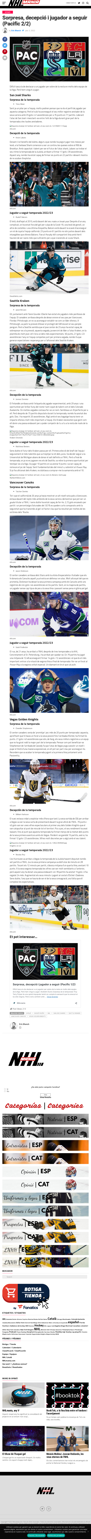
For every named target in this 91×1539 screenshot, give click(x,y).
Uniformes (14, 1334)
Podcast (12, 1331)
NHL (49, 1013)
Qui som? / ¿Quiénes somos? (14, 1363)
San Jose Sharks (59, 1013)
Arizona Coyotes (22, 1319)
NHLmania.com (8, 1360)
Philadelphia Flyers (68, 1330)
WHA (57, 1334)
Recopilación (39, 1332)
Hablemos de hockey (17, 1326)
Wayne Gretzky (50, 1334)
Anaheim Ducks (11, 1319)
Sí (7, 1089)
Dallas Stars (20, 1323)
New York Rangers (27, 1329)
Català (28, 1013)
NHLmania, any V (10, 1410)
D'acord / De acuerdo (36, 1535)
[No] (88, 1531)
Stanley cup (60, 1331)
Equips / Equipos (9, 1354)
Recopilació (31, 1332)
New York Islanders (13, 1330)
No (8, 1091)
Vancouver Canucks (18, 1016)
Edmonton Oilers (46, 1323)
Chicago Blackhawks (64, 1319)
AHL (4, 1319)
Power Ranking (21, 1332)
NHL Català (7, 1357)
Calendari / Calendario (11, 1347)
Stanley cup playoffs (73, 1332)
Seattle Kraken (74, 1013)
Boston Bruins (33, 1319)
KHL (45, 1326)
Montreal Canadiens (73, 1326)
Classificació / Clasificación (14, 1350)
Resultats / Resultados (12, 1367)
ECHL (39, 1323)
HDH (27, 1326)
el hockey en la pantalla (60, 1323)
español (73, 1322)
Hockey (39, 1325)
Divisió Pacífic (39, 1013)
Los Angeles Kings (58, 1326)
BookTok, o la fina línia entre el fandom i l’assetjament (66, 1412)
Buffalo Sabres (42, 1319)
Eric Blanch (16, 30)
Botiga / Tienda (9, 1344)
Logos (49, 1326)
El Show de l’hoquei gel (14, 1453)
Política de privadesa (56, 1535)
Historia (31, 1326)
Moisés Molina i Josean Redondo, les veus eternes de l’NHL (65, 1455)
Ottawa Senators (56, 1330)
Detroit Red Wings (31, 1323)
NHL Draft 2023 (45, 1330)
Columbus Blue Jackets (9, 1323)
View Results (45, 1097)
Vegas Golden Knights (37, 1016)
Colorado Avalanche (78, 1319)
